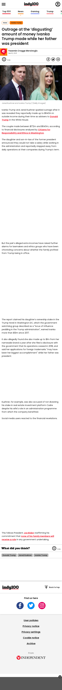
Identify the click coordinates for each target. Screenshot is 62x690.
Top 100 (6, 11)
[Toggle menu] (4, 4)
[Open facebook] (20, 605)
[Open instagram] (42, 605)
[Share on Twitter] (53, 59)
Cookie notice (31, 637)
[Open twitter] (31, 605)
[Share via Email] (58, 59)
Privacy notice (31, 626)
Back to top (54, 587)
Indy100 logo (31, 4)
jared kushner (25, 555)
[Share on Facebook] (48, 59)
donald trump (9, 555)
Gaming (35, 11)
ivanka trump (16, 23)
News (21, 11)
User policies (31, 620)
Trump (50, 11)
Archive (31, 643)
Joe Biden (29, 532)
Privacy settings (31, 632)
